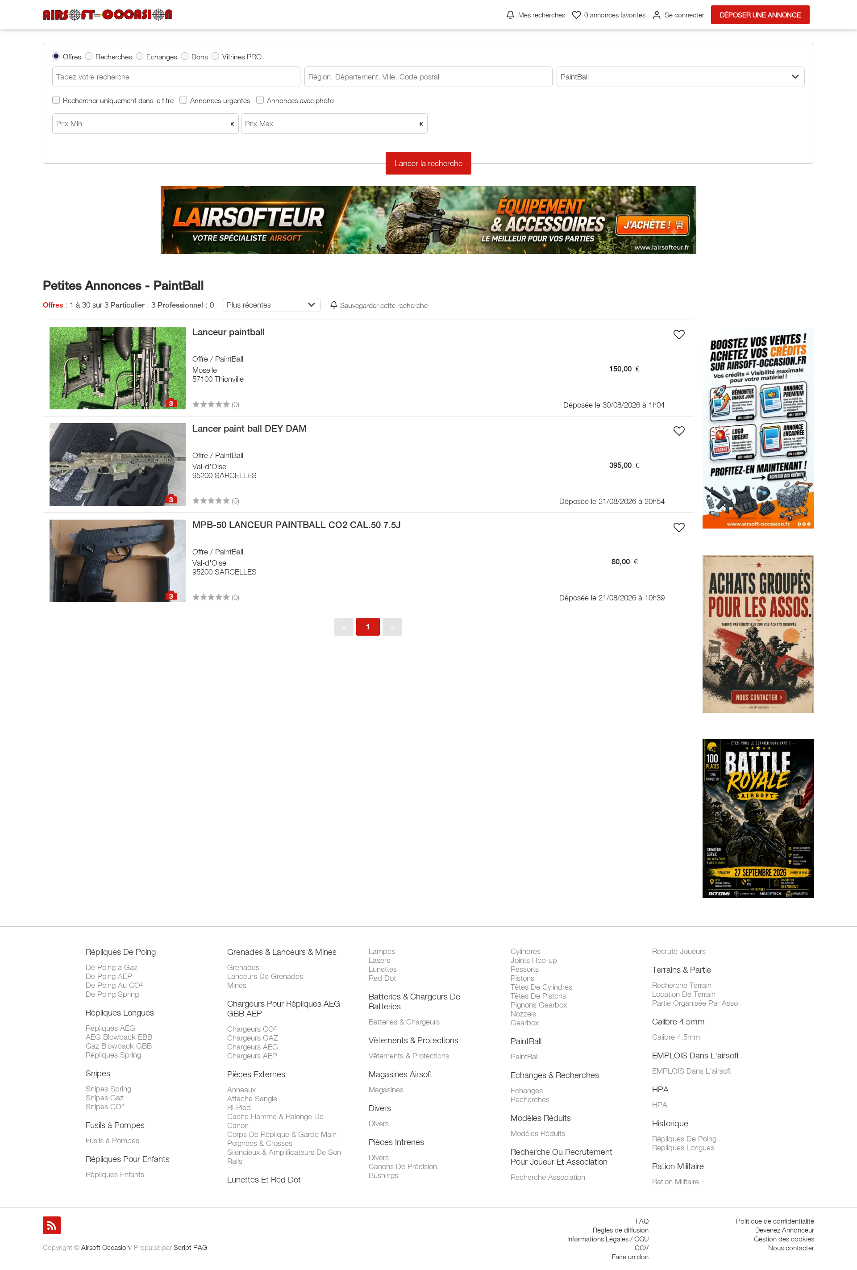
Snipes (98, 1073)
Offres (72, 56)
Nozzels (523, 1013)
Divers (380, 1108)
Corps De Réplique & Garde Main (282, 1134)
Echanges (161, 56)
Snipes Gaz (105, 1097)
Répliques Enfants (115, 1174)
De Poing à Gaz (111, 967)
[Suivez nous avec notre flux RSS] (52, 1225)
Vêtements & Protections (413, 1040)
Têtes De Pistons (538, 995)
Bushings (383, 1175)
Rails (234, 1161)
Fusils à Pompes (115, 1125)
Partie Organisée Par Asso (695, 1003)
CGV (642, 1248)
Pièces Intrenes (396, 1142)
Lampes (382, 951)
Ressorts (525, 969)
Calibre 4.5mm (678, 1021)
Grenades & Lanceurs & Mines (282, 952)
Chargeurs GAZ (252, 1037)
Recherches (114, 56)
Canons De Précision (403, 1166)
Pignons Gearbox (539, 1004)
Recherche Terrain (681, 985)
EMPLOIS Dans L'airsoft (695, 1055)
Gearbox (525, 1022)
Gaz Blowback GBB (119, 1045)
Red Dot (382, 978)
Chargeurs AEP (252, 1055)
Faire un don (630, 1257)
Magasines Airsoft (401, 1074)
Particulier (128, 305)
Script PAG (190, 1247)
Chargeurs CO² (252, 1028)
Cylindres (526, 951)
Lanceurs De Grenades (265, 976)
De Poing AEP (109, 976)
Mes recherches (541, 15)
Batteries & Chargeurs (404, 1021)
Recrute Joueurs (679, 951)
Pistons (522, 978)
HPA (660, 1089)
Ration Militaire (678, 1166)
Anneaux (241, 1089)
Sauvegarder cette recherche (384, 305)
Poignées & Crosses (259, 1143)
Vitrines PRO (242, 56)
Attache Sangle (252, 1098)
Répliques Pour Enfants (128, 1159)
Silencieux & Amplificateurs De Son (284, 1152)
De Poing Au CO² (114, 985)
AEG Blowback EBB (119, 1037)
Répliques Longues (120, 1012)
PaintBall (526, 1041)
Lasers (379, 960)
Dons (199, 56)
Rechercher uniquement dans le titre (118, 100)
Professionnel (180, 305)
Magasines (386, 1089)
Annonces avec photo (300, 100)
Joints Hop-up (534, 960)
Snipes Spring (108, 1088)
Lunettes (383, 969)
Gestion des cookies (784, 1239)
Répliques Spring (113, 1054)
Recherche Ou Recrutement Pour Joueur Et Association (561, 1156)
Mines (236, 985)
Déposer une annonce (760, 15)
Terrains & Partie (681, 969)
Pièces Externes (256, 1074)
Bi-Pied (239, 1107)
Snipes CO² (105, 1106)
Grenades (243, 967)
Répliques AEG (110, 1028)
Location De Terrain (684, 994)
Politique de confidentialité (775, 1221)
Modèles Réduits (541, 1118)
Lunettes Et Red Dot (264, 1179)
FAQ (642, 1221)
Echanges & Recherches (555, 1075)
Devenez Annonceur (784, 1230)
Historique (670, 1123)
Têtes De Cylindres (541, 987)
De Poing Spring (112, 994)
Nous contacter (791, 1248)
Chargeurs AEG (252, 1046)
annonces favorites (614, 15)
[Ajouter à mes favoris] (679, 334)
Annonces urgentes (220, 100)
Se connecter (684, 15)
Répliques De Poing (121, 952)
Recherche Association (548, 1177)
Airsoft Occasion (105, 1247)
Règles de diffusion (621, 1230)
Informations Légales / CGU (608, 1239)
